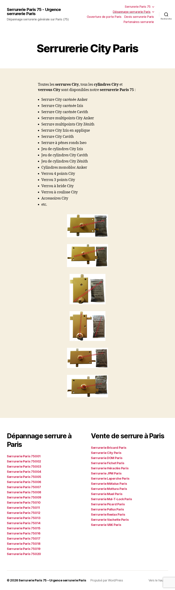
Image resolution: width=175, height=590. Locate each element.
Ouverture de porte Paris (104, 17)
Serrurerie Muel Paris (106, 494)
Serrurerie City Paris (106, 453)
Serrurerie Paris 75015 (24, 528)
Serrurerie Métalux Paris (109, 483)
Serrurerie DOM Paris (106, 458)
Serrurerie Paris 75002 (24, 461)
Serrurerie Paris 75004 (24, 471)
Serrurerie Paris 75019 (24, 549)
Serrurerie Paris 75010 (24, 502)
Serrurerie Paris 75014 (24, 523)
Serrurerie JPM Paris (106, 473)
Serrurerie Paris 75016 (24, 533)
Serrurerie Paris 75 (138, 6)
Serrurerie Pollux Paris (107, 509)
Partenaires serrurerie (139, 22)
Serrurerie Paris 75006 (24, 482)
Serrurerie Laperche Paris (110, 478)
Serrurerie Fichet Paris (107, 463)
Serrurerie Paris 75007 (24, 487)
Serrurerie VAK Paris (106, 525)
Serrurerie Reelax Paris (108, 514)
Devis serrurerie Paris (139, 17)
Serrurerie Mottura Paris (109, 489)
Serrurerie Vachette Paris (110, 519)
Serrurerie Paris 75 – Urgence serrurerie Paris (52, 580)
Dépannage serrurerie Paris (132, 12)
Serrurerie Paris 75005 (24, 477)
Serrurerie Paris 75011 (23, 507)
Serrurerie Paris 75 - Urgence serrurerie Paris (34, 12)
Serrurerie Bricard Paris (108, 447)
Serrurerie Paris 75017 (23, 538)
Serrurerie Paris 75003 (24, 466)
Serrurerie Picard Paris (108, 504)
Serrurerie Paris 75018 (24, 543)
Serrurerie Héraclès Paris (109, 468)
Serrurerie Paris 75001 (24, 456)
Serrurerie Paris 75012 (23, 513)
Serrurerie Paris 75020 (24, 554)
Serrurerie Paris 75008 (24, 492)
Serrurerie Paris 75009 (24, 497)
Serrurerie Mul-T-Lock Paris (111, 499)
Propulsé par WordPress (106, 580)
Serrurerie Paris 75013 (24, 518)
